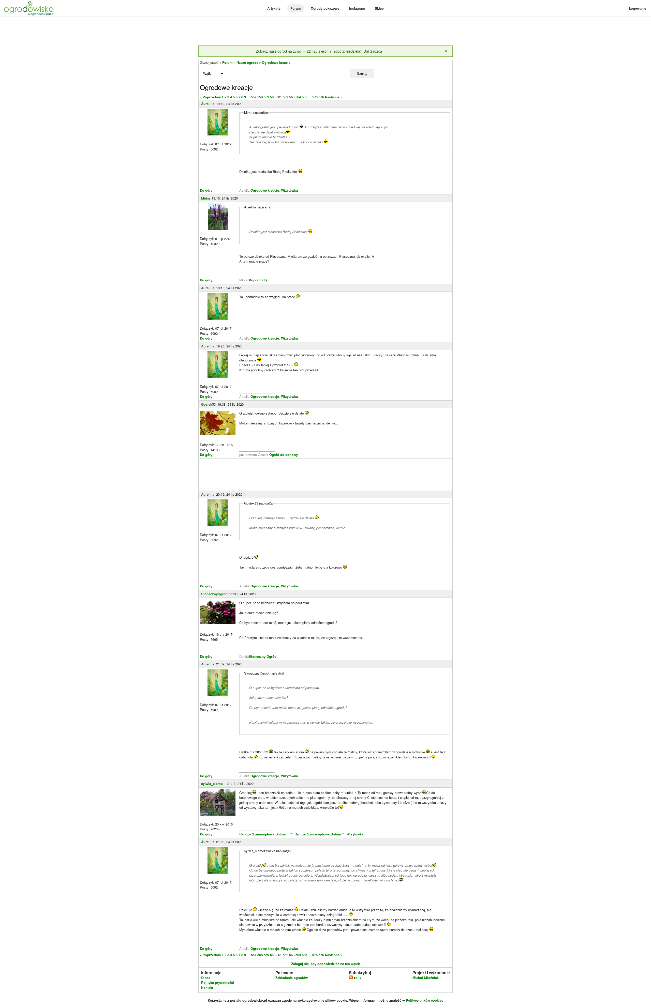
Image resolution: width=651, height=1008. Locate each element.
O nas (205, 977)
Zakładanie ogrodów (291, 977)
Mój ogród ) (257, 280)
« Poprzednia (210, 97)
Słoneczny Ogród (262, 656)
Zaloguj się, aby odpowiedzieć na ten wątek (325, 963)
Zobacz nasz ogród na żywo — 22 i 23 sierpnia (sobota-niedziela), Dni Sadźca (319, 51)
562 (285, 97)
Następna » (333, 97)
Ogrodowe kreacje (276, 62)
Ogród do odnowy (283, 454)
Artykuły (273, 8)
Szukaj (362, 73)
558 (260, 97)
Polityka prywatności (217, 982)
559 (266, 97)
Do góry (206, 190)
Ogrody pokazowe (325, 8)
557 (253, 97)
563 (291, 97)
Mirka (205, 198)
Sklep (379, 8)
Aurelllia (207, 103)
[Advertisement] (325, 31)
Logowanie (637, 8)
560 (272, 97)
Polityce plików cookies (424, 1000)
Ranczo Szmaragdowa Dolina (318, 834)
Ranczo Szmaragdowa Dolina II (264, 834)
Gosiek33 (208, 404)
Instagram (357, 8)
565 (304, 97)
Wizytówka (289, 190)
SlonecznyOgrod (214, 593)
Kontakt (207, 987)
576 (321, 97)
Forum (295, 8)
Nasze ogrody (247, 62)
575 (315, 97)
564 (298, 97)
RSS (357, 977)
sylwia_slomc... (213, 783)
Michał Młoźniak (425, 977)
